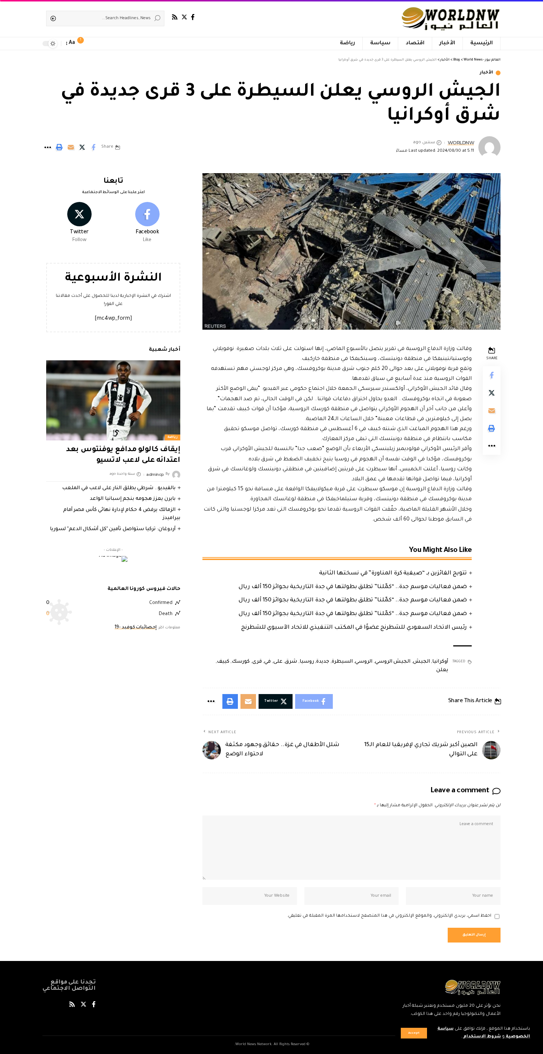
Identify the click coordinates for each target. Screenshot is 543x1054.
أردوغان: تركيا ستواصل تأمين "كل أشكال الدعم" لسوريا (112, 529)
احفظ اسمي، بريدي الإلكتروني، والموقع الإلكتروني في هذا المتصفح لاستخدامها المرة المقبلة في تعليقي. (389, 916)
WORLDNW (461, 142)
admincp (155, 474)
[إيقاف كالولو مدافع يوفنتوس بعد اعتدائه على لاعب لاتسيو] (113, 400)
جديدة (322, 662)
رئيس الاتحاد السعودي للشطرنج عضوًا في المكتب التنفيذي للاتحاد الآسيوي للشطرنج (354, 628)
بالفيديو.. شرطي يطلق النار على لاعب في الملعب (118, 488)
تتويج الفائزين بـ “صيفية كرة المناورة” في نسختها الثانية (393, 573)
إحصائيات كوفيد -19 (136, 627)
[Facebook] (193, 17)
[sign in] (94, 43)
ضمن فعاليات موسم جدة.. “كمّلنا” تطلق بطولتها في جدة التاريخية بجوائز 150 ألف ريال (353, 587)
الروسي (363, 662)
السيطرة (342, 662)
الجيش (421, 662)
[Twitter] (184, 17)
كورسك (241, 662)
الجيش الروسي (393, 662)
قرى (257, 662)
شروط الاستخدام (481, 1036)
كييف (223, 662)
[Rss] (175, 17)
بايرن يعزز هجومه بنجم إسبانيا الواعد (132, 499)
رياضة (172, 437)
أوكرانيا (440, 662)
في (267, 662)
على (278, 662)
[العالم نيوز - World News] (451, 18)
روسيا (307, 662)
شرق (291, 662)
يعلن (442, 670)
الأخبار (486, 73)
